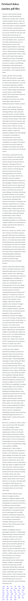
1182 (19, 597)
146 (11, 590)
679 (20, 588)
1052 (15, 599)
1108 (8, 593)
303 (3, 595)
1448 (12, 593)
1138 (3, 588)
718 (7, 592)
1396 (7, 595)
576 (19, 592)
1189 (19, 586)
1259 (3, 586)
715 (22, 592)
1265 (23, 586)
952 (16, 593)
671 (11, 586)
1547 (3, 592)
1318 (23, 590)
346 (15, 592)
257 (22, 595)
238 (19, 595)
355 (3, 590)
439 (11, 592)
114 (11, 595)
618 (20, 593)
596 (15, 597)
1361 (3, 593)
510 (12, 588)
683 (7, 599)
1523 (24, 588)
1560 (16, 588)
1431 (11, 597)
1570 (19, 590)
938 (7, 597)
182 (23, 597)
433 (3, 597)
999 (14, 590)
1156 (3, 599)
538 (7, 590)
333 (11, 599)
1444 (8, 588)
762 (15, 595)
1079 (24, 593)
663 (7, 586)
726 (15, 586)
